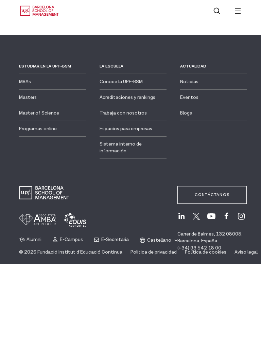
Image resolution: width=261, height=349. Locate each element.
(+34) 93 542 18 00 (199, 248)
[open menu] (238, 11)
